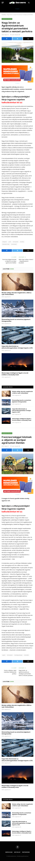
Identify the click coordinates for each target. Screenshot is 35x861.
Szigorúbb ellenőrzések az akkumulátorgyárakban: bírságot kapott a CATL (17, 347)
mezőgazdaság (18, 655)
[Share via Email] (28, 38)
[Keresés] (29, 2)
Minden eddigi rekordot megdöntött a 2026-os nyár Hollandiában (16, 293)
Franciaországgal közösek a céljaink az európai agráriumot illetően (9, 261)
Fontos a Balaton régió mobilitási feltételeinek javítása (10, 672)
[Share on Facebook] (7, 38)
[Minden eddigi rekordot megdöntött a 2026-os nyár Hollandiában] (17, 282)
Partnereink (26, 852)
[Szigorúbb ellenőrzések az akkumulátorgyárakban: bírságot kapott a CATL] (17, 335)
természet (14, 244)
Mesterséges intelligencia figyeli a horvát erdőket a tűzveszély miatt (15, 374)
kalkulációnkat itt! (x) (12, 102)
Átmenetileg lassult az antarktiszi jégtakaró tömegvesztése (16, 320)
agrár (3, 655)
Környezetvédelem (7, 19)
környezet (15, 241)
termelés (26, 655)
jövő (10, 241)
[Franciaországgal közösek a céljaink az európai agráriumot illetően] (17, 464)
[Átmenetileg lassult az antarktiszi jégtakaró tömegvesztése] (17, 308)
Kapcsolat (17, 852)
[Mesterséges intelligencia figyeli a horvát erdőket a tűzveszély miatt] (17, 362)
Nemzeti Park (5, 244)
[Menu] (3, 2)
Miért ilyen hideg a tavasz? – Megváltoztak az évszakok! (26, 261)
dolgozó (4, 241)
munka (22, 241)
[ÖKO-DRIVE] (17, 2)
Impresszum (8, 852)
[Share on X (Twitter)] (17, 38)
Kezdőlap (4, 14)
